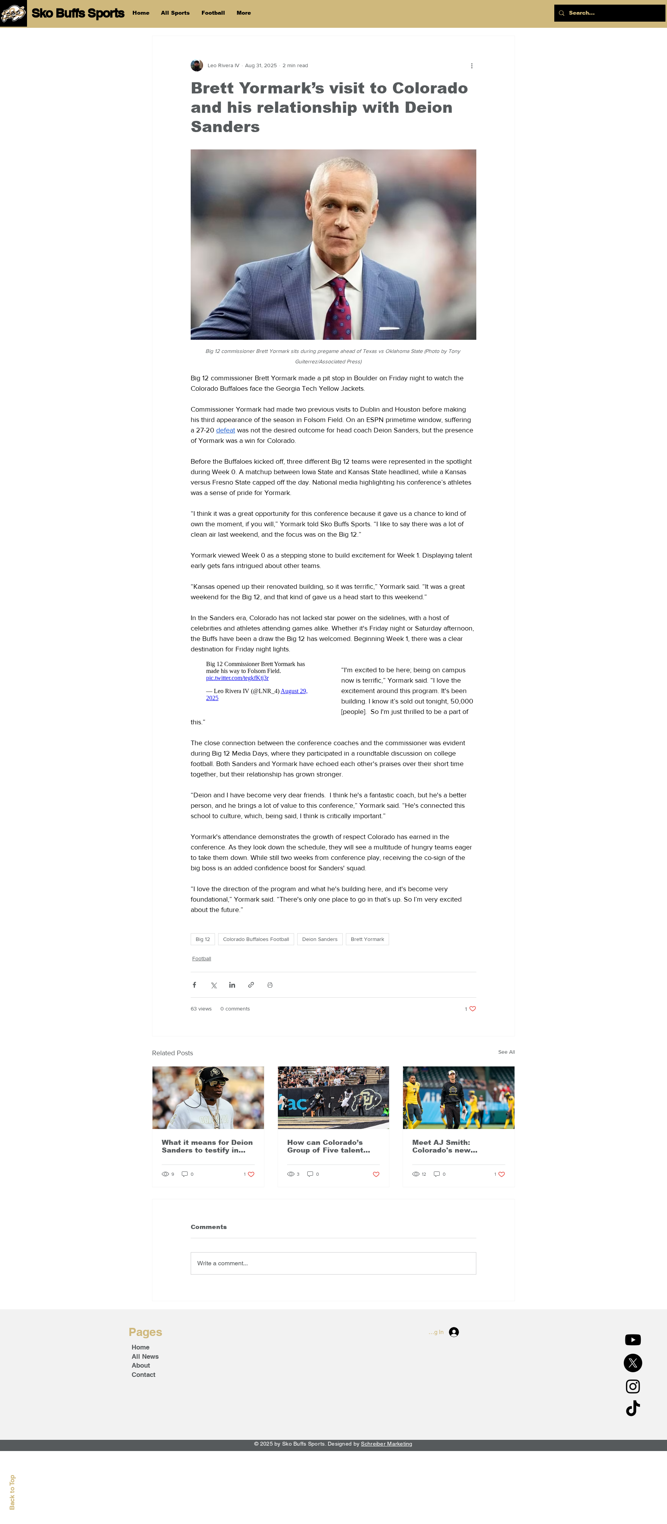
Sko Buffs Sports (78, 12)
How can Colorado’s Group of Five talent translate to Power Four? (325, 1146)
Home (140, 1347)
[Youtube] (633, 1340)
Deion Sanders (320, 939)
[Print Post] (270, 984)
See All (506, 1052)
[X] (633, 1363)
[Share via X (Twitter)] (213, 984)
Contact (144, 1374)
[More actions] (471, 65)
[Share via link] (251, 984)
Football (201, 958)
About (141, 1365)
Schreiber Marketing (386, 1444)
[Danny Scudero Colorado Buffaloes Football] (333, 1097)
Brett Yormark (367, 939)
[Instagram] (633, 1386)
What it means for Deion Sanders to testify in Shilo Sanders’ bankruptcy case (207, 1146)
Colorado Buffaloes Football (256, 939)
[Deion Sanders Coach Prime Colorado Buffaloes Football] (208, 1097)
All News (145, 1356)
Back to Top (12, 1492)
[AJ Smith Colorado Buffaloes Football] (459, 1097)
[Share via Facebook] (194, 984)
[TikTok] (633, 1409)
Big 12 (203, 939)
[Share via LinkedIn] (232, 984)
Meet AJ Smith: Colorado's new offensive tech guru (449, 1146)
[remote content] (258, 681)
